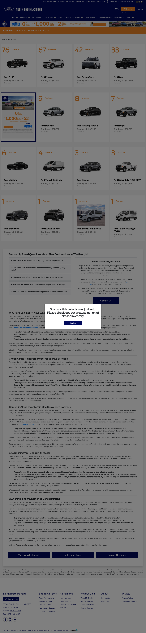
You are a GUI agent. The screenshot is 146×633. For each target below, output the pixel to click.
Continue (73, 323)
